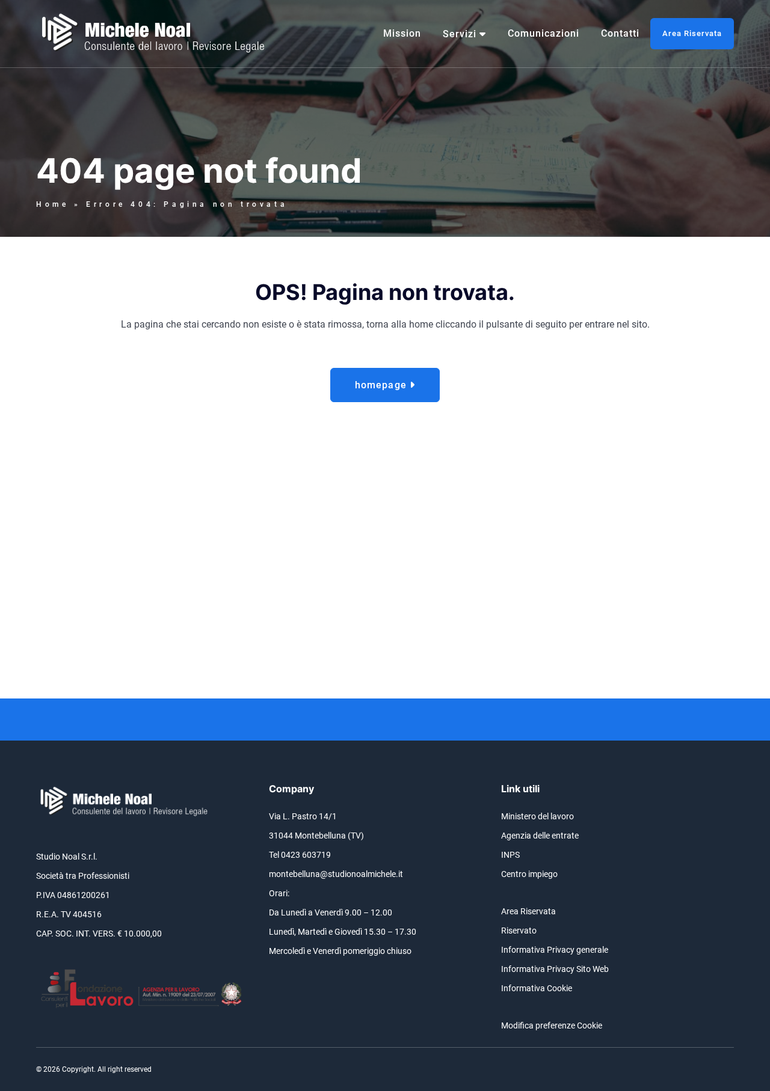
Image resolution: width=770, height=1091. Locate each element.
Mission (402, 33)
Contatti (620, 33)
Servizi (459, 34)
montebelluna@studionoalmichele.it (336, 874)
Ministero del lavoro (537, 816)
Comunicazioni (543, 33)
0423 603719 (306, 855)
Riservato (519, 930)
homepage (382, 385)
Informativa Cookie (536, 988)
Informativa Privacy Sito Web (555, 969)
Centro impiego (529, 874)
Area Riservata (692, 33)
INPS (510, 855)
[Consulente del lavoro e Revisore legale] (156, 33)
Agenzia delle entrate (540, 835)
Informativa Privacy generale (554, 950)
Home (52, 204)
